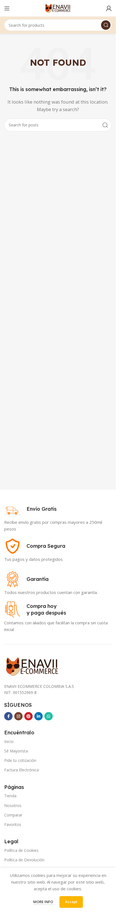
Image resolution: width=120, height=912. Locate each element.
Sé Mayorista (16, 751)
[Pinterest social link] (28, 716)
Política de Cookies (21, 850)
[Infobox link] (30, 509)
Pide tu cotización (20, 760)
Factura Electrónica (21, 769)
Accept (71, 901)
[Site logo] (57, 8)
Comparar (13, 815)
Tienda (10, 795)
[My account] (108, 8)
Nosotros (12, 805)
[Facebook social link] (8, 716)
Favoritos (12, 824)
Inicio (9, 741)
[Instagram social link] (18, 716)
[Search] (106, 25)
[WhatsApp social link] (48, 716)
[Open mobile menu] (7, 8)
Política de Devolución (24, 859)
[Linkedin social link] (38, 716)
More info (43, 901)
